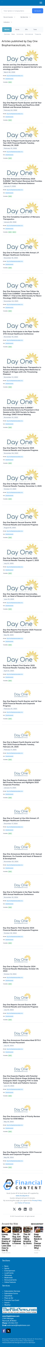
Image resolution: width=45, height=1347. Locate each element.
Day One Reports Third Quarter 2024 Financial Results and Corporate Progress (20, 929)
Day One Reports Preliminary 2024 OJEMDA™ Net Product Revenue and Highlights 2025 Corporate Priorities (22, 782)
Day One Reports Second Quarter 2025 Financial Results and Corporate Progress (20, 523)
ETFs (26, 29)
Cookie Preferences (29, 1340)
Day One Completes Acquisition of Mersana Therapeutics (21, 218)
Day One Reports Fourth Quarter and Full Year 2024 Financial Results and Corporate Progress (22, 703)
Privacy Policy (37, 1200)
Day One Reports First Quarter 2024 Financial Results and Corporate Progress (22, 1153)
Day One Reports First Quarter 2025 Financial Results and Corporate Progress (22, 631)
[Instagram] (30, 1209)
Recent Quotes (8, 17)
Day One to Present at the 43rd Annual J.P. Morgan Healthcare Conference (21, 819)
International (29, 34)
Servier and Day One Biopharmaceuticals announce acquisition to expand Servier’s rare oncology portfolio (22, 67)
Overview (7, 34)
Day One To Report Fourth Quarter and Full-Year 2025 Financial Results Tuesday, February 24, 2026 (21, 143)
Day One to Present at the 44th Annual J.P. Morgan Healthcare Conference (21, 254)
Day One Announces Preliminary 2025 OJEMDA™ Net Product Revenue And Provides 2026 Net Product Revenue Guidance (22, 181)
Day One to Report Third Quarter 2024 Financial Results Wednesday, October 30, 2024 (21, 968)
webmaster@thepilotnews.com (18, 1325)
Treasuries (38, 34)
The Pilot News (14, 1339)
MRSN (14, 232)
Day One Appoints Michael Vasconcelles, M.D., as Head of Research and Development (22, 595)
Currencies (19, 34)
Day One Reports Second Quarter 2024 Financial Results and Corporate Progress (20, 1005)
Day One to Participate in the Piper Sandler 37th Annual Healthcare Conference (21, 332)
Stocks (17, 29)
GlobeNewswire (9, 78)
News (13, 34)
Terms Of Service (24, 1203)
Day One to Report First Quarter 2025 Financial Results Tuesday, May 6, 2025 (19, 666)
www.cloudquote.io (22, 1196)
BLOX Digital (32, 1342)
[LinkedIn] (25, 1209)
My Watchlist (24, 17)
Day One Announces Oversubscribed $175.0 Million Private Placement (22, 1041)
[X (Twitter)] (14, 1209)
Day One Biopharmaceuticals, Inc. (15, 75)
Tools (35, 29)
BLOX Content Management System (17, 1342)
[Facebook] (19, 1209)
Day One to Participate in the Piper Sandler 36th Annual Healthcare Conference (21, 893)
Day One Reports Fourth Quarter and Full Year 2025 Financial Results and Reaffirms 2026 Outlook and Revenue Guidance (22, 105)
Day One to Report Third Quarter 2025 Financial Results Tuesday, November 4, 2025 (22, 485)
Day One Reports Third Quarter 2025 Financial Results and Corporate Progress (20, 449)
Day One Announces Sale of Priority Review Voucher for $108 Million (21, 1117)
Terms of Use (38, 1339)
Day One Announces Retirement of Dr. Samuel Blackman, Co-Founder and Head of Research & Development (22, 856)
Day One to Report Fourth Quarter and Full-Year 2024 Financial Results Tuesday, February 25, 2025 (21, 744)
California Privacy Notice (16, 1340)
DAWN (10, 82)
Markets (6, 29)
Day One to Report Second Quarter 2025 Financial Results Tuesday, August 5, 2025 (21, 559)
